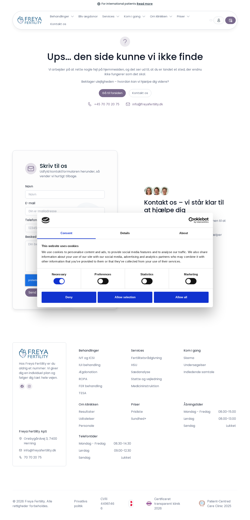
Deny (68, 297)
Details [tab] (125, 233)
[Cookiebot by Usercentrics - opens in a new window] (191, 220)
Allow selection (125, 297)
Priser (181, 16)
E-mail (30, 203)
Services (108, 16)
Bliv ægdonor (88, 16)
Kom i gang (132, 16)
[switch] (103, 281)
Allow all (181, 297)
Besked (30, 236)
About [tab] (183, 233)
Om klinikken (158, 16)
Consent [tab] (66, 233)
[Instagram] (29, 386)
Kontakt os (58, 24)
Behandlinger (59, 16)
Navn (29, 186)
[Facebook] (22, 386)
